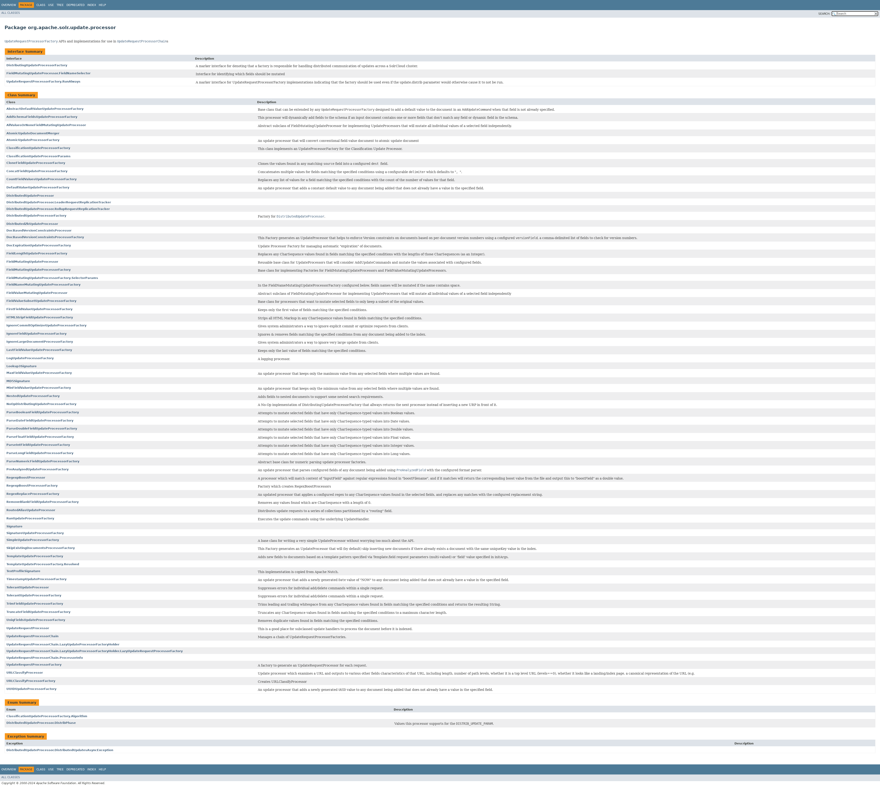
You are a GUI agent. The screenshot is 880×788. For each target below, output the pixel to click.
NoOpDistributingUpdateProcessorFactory (41, 404)
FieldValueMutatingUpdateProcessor (36, 293)
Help (102, 5)
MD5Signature (18, 381)
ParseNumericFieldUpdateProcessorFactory (42, 461)
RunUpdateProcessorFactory (30, 518)
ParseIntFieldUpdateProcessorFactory (38, 444)
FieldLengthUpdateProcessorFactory (36, 253)
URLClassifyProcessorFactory (30, 681)
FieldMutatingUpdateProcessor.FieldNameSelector (48, 73)
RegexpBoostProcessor (25, 477)
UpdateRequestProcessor (27, 628)
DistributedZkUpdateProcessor (32, 224)
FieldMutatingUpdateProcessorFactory (38, 269)
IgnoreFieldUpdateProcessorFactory (36, 333)
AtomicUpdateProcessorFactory (32, 140)
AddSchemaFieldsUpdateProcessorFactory (41, 116)
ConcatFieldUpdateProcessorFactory (36, 171)
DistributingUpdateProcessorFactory (36, 65)
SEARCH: (824, 13)
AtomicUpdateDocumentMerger (32, 133)
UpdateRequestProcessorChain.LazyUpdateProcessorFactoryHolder (62, 644)
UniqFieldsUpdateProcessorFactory (35, 620)
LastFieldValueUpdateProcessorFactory (39, 350)
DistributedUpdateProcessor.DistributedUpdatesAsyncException (59, 750)
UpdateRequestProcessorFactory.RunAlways (43, 81)
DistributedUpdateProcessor (30, 195)
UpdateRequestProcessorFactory (33, 664)
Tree (60, 5)
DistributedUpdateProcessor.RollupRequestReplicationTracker (58, 209)
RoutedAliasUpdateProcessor (30, 510)
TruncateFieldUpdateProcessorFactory (38, 612)
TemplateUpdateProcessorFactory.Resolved (42, 564)
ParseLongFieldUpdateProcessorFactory (39, 453)
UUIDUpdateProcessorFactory (31, 689)
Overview (8, 5)
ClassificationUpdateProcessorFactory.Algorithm (46, 716)
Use (51, 5)
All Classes (10, 12)
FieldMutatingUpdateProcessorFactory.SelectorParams (52, 278)
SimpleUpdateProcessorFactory (32, 540)
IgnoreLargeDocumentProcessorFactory (39, 341)
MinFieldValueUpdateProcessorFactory (38, 387)
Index (91, 5)
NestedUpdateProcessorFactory (33, 396)
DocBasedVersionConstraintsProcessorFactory (45, 237)
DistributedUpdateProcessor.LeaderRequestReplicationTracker (58, 202)
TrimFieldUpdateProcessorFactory (34, 603)
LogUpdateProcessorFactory (30, 358)
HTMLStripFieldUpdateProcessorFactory (39, 317)
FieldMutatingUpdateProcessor (32, 261)
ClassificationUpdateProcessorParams (38, 156)
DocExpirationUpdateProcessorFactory (38, 245)
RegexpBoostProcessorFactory (32, 485)
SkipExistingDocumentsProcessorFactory (40, 548)
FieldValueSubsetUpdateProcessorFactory (41, 301)
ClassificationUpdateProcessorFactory (38, 148)
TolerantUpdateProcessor (27, 587)
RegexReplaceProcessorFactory (32, 494)
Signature (14, 526)
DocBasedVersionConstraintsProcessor (39, 230)
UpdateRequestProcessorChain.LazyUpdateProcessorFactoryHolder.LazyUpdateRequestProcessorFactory (94, 651)
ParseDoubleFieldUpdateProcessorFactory (41, 428)
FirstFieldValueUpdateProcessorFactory (39, 309)
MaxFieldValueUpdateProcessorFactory (39, 373)
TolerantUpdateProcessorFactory (33, 595)
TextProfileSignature (23, 571)
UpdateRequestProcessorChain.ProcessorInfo (44, 657)
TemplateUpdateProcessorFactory (34, 556)
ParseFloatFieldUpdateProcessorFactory (40, 436)
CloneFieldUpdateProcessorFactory (35, 163)
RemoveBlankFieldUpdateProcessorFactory (42, 502)
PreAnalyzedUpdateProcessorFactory (37, 469)
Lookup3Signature (21, 366)
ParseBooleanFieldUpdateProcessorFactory (42, 412)
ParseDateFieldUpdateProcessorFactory (39, 420)
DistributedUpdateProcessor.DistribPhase (41, 723)
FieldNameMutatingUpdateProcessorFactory (43, 284)
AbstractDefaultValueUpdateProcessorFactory (44, 108)
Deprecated (75, 5)
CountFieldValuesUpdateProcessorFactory (41, 179)
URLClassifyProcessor (24, 672)
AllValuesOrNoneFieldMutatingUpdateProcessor (46, 125)
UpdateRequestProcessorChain (32, 636)
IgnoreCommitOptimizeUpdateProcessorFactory (46, 325)
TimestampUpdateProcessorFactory (36, 579)
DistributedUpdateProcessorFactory (36, 215)
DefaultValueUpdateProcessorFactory (37, 187)
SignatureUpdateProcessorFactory (35, 533)
